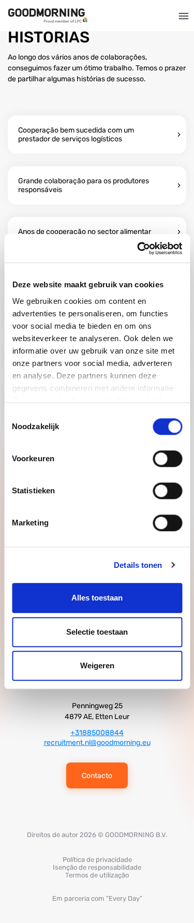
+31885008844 (97, 732)
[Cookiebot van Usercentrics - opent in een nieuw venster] (138, 248)
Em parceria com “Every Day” (97, 898)
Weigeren (97, 665)
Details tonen (138, 565)
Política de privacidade (97, 859)
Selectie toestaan (97, 631)
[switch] (167, 458)
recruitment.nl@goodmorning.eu (97, 742)
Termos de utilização (97, 875)
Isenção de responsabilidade (97, 867)
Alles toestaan (97, 597)
